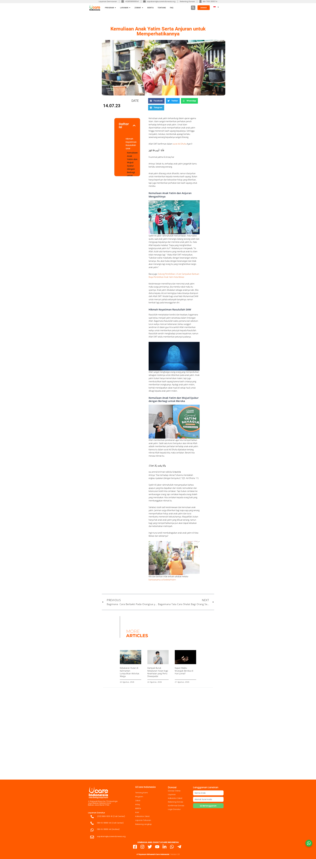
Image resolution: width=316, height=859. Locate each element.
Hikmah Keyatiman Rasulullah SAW (131, 143)
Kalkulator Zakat (142, 816)
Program (139, 796)
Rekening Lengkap (143, 824)
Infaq (137, 804)
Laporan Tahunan (143, 820)
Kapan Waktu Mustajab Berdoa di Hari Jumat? (184, 671)
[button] (193, 8)
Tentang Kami (141, 792)
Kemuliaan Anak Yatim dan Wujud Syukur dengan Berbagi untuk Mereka (132, 165)
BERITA (138, 808)
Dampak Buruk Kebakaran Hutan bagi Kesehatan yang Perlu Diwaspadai (157, 672)
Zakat (137, 800)
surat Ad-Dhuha (179, 143)
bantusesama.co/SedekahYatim (162, 579)
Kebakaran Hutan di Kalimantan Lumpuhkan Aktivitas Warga (129, 672)
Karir (137, 812)
